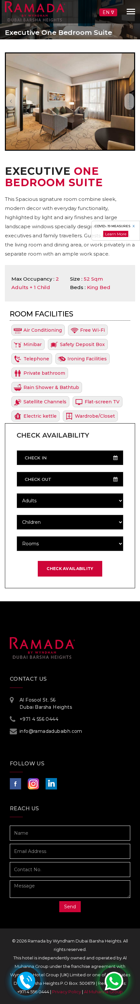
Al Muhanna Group (103, 991)
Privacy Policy (66, 991)
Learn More (115, 233)
